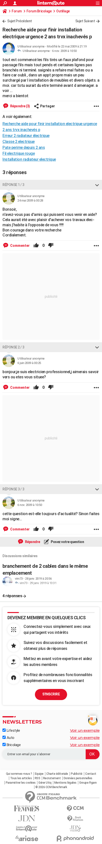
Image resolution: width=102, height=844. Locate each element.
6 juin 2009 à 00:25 (29, 363)
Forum (17, 11)
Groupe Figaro (88, 782)
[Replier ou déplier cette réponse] (97, 185)
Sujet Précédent (19, 21)
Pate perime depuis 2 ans (23, 147)
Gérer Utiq (44, 782)
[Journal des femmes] (26, 808)
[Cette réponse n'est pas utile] (51, 246)
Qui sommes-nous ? (19, 774)
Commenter (19, 246)
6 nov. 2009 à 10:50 (64, 51)
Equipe (39, 774)
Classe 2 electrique (18, 141)
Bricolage (13, 745)
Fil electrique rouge (18, 153)
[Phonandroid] (75, 838)
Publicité (76, 774)
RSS (37, 778)
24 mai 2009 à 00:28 (30, 200)
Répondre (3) (19, 106)
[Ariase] (26, 838)
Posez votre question (67, 542)
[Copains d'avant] (26, 828)
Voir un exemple (85, 730)
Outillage (63, 11)
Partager (47, 106)
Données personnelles (78, 778)
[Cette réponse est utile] (36, 246)
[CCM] (75, 808)
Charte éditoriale (57, 774)
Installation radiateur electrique (29, 159)
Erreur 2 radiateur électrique (26, 135)
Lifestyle (13, 730)
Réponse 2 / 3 (13, 347)
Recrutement (52, 778)
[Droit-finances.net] (75, 819)
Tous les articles (21, 778)
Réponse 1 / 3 (13, 185)
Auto (10, 737)
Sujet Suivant (85, 21)
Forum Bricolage (39, 11)
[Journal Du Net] (26, 818)
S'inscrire (51, 694)
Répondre (32, 542)
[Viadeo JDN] (75, 828)
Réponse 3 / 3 (13, 489)
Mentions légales (65, 782)
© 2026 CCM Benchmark (51, 787)
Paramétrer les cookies (21, 782)
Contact (90, 774)
